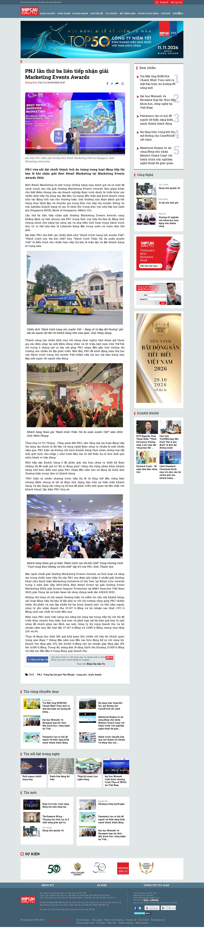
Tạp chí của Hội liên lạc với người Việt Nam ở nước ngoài (41, 2)
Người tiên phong (114, 919)
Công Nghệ (63, 13)
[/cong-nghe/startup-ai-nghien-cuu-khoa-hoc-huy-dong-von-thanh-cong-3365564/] (146, 218)
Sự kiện (32, 854)
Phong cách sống (85, 922)
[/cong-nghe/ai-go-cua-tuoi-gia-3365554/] (146, 203)
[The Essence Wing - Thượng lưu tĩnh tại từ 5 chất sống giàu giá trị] (31, 817)
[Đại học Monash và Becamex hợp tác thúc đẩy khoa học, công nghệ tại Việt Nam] (31, 720)
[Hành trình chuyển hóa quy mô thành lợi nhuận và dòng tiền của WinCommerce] (87, 737)
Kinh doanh (82, 919)
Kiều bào (111, 922)
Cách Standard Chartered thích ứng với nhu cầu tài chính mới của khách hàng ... (170, 472)
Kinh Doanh (47, 13)
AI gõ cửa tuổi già (168, 202)
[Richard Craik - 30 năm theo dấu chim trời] (147, 457)
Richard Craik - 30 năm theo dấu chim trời (146, 469)
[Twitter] (112, 83)
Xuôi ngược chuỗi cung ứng (32, 778)
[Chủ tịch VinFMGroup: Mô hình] (170, 427)
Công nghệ (96, 919)
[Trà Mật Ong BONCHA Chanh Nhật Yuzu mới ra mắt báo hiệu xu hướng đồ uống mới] (31, 704)
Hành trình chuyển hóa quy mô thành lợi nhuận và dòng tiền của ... (111, 739)
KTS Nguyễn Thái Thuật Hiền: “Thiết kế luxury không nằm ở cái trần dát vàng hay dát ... (146, 442)
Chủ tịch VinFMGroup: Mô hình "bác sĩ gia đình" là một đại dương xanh (168, 442)
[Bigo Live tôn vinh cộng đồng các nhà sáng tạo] (31, 804)
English (163, 2)
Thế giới (165, 13)
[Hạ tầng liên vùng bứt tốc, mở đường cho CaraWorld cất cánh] (87, 704)
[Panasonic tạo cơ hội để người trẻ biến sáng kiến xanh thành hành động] (31, 737)
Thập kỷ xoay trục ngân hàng (87, 778)
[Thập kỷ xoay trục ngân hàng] (89, 765)
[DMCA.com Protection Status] (143, 913)
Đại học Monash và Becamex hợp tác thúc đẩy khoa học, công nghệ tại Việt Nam (158, 101)
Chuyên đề (96, 13)
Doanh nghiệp (125, 922)
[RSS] (117, 83)
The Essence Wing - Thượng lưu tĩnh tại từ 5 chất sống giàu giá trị (55, 819)
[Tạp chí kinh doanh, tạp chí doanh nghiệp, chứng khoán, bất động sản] (30, 10)
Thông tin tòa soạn (156, 885)
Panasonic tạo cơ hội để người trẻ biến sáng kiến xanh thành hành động (55, 739)
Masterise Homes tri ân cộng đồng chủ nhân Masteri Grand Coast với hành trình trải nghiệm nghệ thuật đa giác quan (156, 155)
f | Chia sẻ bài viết (38, 659)
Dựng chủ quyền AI (53, 830)
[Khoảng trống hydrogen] (87, 804)
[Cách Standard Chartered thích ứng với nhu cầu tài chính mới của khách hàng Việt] (170, 457)
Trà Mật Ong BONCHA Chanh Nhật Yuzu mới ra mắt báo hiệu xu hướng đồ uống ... (56, 707)
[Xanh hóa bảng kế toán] (61, 765)
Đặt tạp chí (176, 2)
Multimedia (141, 922)
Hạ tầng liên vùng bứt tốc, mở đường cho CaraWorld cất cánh (110, 705)
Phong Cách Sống (148, 13)
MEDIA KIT (48, 885)
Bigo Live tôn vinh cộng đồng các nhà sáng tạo (55, 805)
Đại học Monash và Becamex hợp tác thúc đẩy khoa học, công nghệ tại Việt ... (56, 724)
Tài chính (143, 919)
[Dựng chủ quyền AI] (31, 831)
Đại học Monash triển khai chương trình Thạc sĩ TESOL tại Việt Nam (116, 781)
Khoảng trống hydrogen (111, 803)
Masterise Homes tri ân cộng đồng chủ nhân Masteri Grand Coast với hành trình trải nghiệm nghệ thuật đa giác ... (111, 723)
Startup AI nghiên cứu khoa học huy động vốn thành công (169, 221)
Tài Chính (111, 13)
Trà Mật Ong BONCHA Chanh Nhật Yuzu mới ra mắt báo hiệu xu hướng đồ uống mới (157, 81)
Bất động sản (127, 13)
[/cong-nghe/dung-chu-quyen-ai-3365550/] (146, 189)
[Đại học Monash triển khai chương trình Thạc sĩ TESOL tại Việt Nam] (116, 765)
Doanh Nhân (80, 13)
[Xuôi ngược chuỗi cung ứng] (34, 765)
